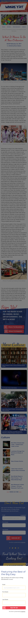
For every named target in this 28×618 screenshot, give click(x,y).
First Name (5, 592)
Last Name (5, 599)
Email (3, 584)
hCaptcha (23, 611)
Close (27, 564)
